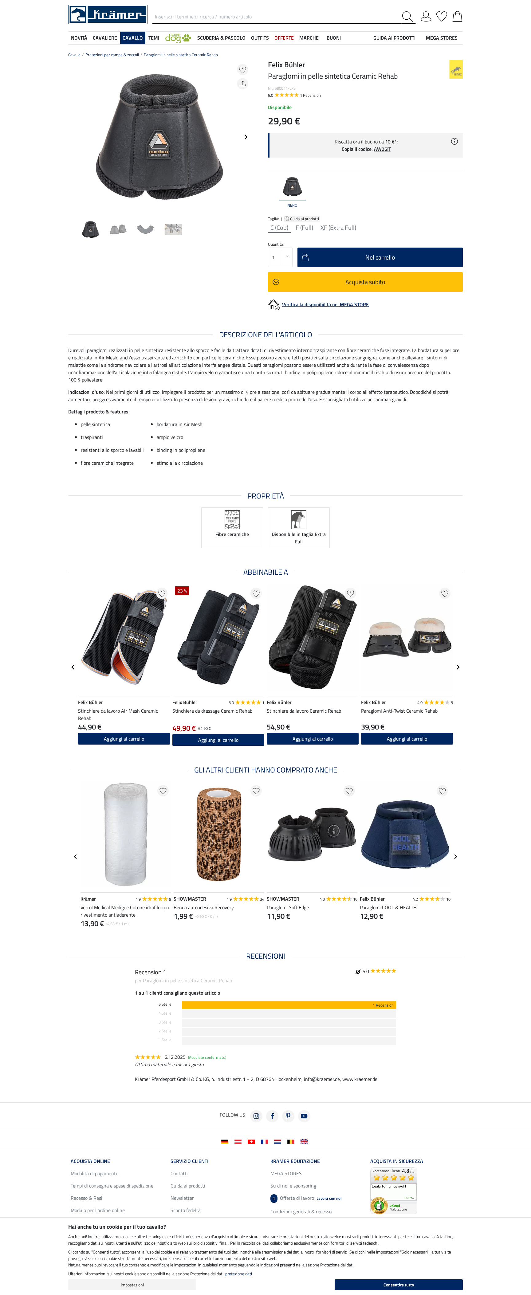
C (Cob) (279, 227)
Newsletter (182, 1198)
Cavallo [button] (133, 37)
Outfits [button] (260, 37)
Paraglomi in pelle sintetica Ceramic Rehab (181, 55)
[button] (178, 38)
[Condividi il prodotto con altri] (242, 83)
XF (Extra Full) (338, 227)
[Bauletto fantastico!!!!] (393, 1190)
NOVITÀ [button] (79, 37)
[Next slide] (246, 137)
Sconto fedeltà (186, 1210)
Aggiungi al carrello (124, 738)
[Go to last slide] (73, 667)
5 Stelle (165, 1004)
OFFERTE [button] (284, 37)
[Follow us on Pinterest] (288, 1116)
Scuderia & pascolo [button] (221, 37)
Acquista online (90, 1161)
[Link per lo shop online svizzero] (252, 1141)
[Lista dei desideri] (441, 15)
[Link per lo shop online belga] (292, 1141)
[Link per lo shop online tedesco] (226, 1141)
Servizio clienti (189, 1161)
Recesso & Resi (86, 1198)
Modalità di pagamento (94, 1173)
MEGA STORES (442, 37)
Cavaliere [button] (105, 37)
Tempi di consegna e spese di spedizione (112, 1185)
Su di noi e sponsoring (293, 1185)
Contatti (179, 1173)
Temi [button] (153, 37)
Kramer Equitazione (295, 1161)
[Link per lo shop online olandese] (279, 1141)
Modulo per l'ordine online (98, 1210)
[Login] (426, 15)
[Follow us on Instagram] (256, 1116)
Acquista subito (365, 282)
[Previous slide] (73, 137)
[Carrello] (457, 15)
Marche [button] (309, 37)
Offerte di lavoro (307, 1198)
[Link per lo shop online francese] (265, 1141)
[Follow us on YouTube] (304, 1116)
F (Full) (304, 227)
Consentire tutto (399, 1284)
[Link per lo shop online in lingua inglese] (305, 1141)
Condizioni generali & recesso (301, 1211)
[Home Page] (108, 14)
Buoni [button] (334, 37)
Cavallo (74, 55)
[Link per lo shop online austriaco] (239, 1141)
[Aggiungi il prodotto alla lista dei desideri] (242, 69)
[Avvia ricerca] (409, 17)
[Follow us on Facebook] (272, 1116)
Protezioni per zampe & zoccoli (112, 55)
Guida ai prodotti (305, 219)
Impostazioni (132, 1284)
